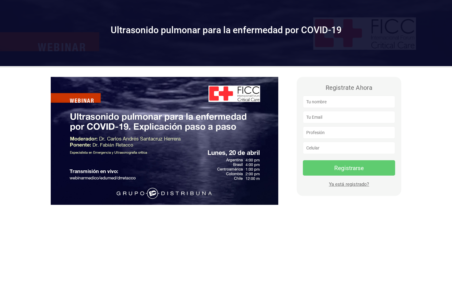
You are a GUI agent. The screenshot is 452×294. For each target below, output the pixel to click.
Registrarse (349, 168)
